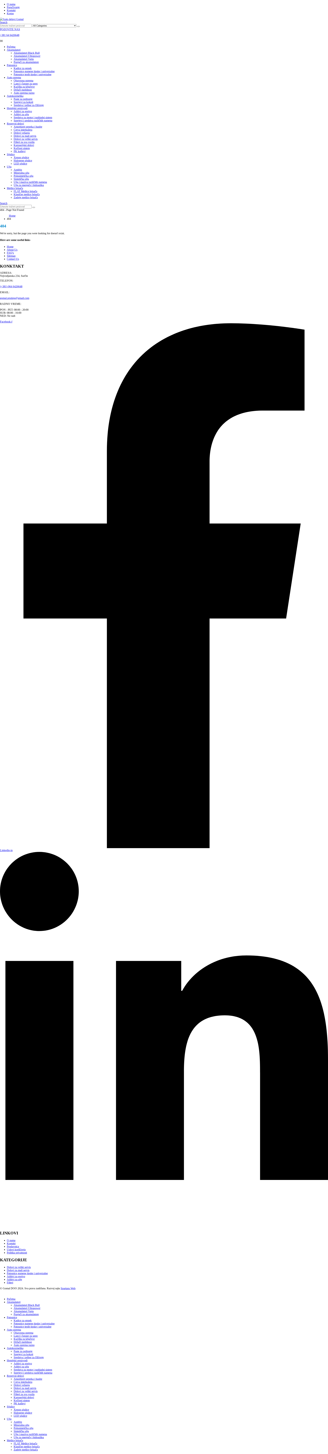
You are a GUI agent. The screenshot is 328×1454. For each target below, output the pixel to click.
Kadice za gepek (23, 68)
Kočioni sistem (22, 148)
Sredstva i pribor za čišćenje (29, 105)
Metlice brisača (15, 188)
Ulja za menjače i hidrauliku (29, 185)
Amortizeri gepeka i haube (28, 126)
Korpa (10, 13)
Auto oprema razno (24, 92)
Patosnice (12, 65)
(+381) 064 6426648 (11, 286)
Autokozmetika (15, 95)
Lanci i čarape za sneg (26, 83)
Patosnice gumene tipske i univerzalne (34, 71)
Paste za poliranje (23, 99)
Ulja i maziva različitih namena (30, 182)
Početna (11, 46)
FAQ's (10, 252)
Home (10, 246)
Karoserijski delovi (24, 145)
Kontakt (11, 10)
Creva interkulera (23, 129)
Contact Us (13, 258)
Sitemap (11, 255)
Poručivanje (13, 7)
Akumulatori (13, 49)
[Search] (78, 26)
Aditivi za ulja (21, 114)
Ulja (9, 166)
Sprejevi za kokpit (23, 102)
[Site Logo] (12, 19)
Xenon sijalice (21, 157)
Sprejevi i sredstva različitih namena (33, 120)
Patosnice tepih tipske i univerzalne (32, 74)
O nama (11, 4)
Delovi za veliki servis (26, 139)
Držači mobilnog (23, 89)
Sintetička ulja (21, 179)
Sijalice (11, 154)
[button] (3, 22)
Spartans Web (68, 1288)
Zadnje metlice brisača (26, 197)
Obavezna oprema (23, 80)
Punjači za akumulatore (26, 62)
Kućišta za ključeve (24, 86)
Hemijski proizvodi (17, 108)
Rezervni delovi (15, 123)
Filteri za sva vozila (24, 142)
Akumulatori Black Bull (27, 52)
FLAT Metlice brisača (25, 191)
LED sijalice (20, 163)
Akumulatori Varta (24, 59)
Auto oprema (14, 77)
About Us (12, 249)
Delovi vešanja (22, 132)
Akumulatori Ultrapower (27, 56)
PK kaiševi (19, 151)
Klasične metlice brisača (27, 194)
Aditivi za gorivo (23, 111)
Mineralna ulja (21, 172)
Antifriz (18, 169)
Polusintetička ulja (23, 175)
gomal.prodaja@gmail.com (14, 298)
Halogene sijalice (23, 160)
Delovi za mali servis (25, 135)
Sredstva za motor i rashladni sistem (33, 117)
